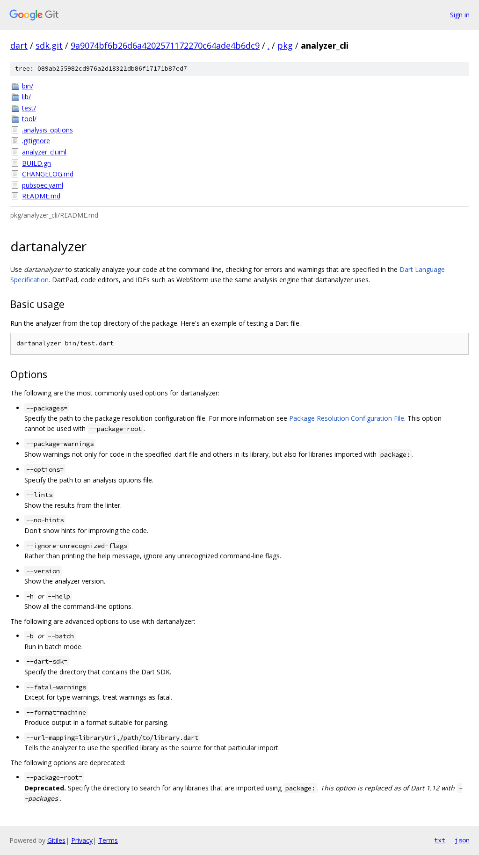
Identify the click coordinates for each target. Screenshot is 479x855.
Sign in (460, 14)
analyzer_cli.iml (44, 151)
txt (439, 840)
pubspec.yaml (42, 185)
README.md (41, 195)
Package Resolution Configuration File (346, 418)
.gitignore (36, 140)
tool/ (29, 118)
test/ (29, 107)
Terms (108, 840)
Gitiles (56, 840)
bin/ (27, 85)
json (462, 840)
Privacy (82, 840)
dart (19, 45)
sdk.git (49, 45)
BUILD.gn (36, 163)
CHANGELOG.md (47, 173)
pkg (285, 45)
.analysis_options (47, 129)
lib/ (26, 96)
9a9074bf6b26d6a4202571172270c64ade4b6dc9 (165, 45)
